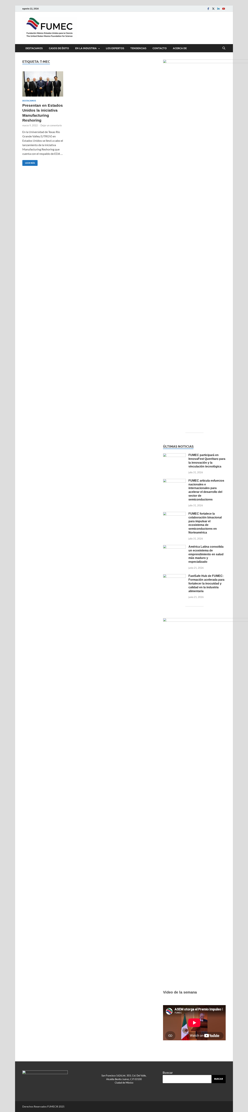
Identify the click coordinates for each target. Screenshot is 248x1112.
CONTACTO (160, 48)
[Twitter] (213, 8)
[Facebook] (208, 8)
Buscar (168, 1072)
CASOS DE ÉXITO (59, 48)
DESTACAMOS (34, 48)
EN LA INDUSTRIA (86, 48)
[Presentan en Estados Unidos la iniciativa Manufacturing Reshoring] (42, 84)
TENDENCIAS (138, 48)
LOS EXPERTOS (115, 48)
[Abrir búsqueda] (224, 48)
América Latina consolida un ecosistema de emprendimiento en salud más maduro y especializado (205, 554)
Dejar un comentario (51, 125)
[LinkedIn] (218, 8)
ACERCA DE (180, 48)
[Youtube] (223, 8)
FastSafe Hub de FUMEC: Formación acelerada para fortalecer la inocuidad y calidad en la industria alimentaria (206, 583)
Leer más (28, 162)
